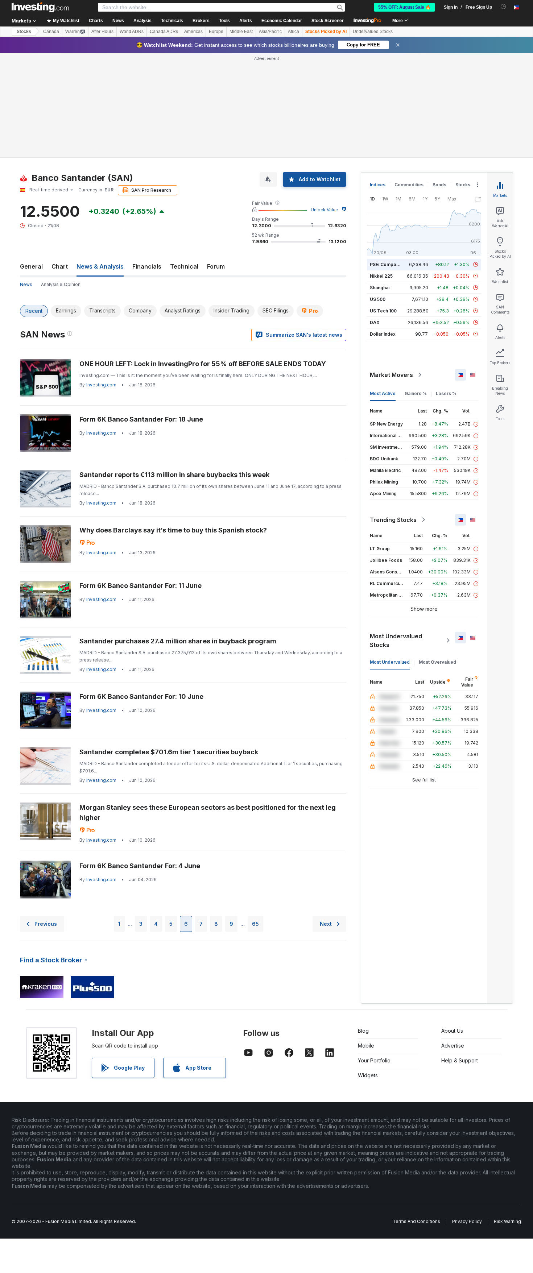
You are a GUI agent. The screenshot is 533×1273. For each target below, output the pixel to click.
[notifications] (503, 6)
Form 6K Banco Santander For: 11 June (140, 585)
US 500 (377, 299)
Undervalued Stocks (373, 31)
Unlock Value (324, 209)
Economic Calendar (281, 20)
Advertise (452, 1045)
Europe (216, 31)
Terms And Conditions (416, 1221)
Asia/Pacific (270, 31)
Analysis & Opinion (60, 284)
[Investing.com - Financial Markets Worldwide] (40, 7)
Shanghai (379, 287)
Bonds (439, 184)
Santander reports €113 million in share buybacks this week (174, 474)
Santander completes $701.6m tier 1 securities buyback (168, 752)
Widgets (368, 1075)
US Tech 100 (383, 311)
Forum (216, 266)
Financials (146, 266)
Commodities (408, 184)
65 (255, 924)
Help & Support (459, 1060)
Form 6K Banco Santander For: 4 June (139, 866)
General (31, 266)
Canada (51, 31)
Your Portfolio (374, 1060)
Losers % (446, 393)
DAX (375, 322)
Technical (184, 266)
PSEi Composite (387, 264)
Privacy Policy (467, 1221)
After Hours (102, 31)
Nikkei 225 (381, 276)
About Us (452, 1031)
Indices (377, 184)
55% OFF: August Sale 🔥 (404, 7)
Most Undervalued (390, 662)
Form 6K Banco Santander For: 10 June (141, 696)
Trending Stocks (393, 519)
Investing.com (101, 384)
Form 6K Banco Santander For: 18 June (141, 419)
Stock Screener (327, 20)
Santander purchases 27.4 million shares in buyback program (177, 641)
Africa (293, 31)
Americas (193, 31)
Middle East (241, 31)
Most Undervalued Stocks (396, 640)
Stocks (24, 31)
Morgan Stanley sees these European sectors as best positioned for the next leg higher (207, 812)
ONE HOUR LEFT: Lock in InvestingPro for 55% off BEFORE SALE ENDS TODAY (202, 364)
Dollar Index (383, 334)
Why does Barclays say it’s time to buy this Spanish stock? (173, 530)
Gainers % (416, 393)
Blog (363, 1031)
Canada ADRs (164, 31)
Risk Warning (507, 1221)
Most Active (383, 393)
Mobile (366, 1045)
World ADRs (132, 31)
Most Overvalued (437, 662)
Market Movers (391, 374)
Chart (59, 266)
